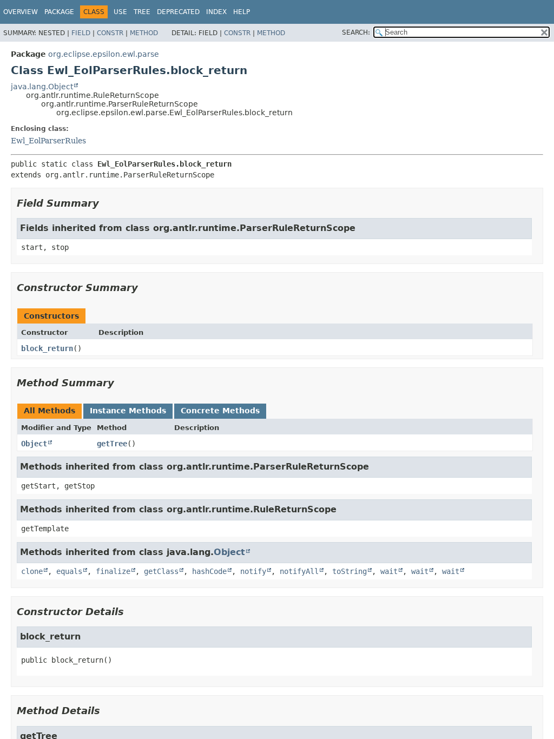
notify (253, 571)
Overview (20, 12)
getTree (112, 443)
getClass (161, 571)
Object (34, 443)
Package (59, 12)
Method (144, 33)
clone (32, 571)
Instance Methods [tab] (128, 410)
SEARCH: (356, 32)
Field (80, 33)
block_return (47, 348)
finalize (113, 571)
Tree (142, 12)
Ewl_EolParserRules (48, 140)
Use (120, 12)
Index (216, 12)
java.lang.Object (42, 86)
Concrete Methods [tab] (220, 410)
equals (69, 571)
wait (389, 571)
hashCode (209, 571)
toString (349, 571)
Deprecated (178, 12)
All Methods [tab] (49, 410)
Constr (110, 33)
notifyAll (299, 571)
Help (241, 12)
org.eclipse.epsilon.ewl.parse (103, 54)
